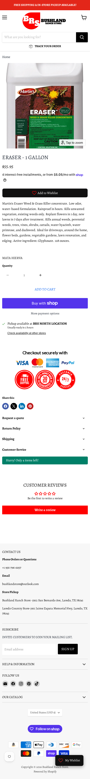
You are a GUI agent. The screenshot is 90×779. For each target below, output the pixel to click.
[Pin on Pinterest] (30, 406)
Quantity (7, 266)
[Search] (82, 37)
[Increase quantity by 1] (40, 275)
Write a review (45, 510)
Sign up (67, 649)
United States (43, 712)
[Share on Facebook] (5, 406)
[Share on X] (13, 406)
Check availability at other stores (26, 333)
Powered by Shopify (45, 771)
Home (6, 57)
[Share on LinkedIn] (22, 406)
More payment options (45, 313)
